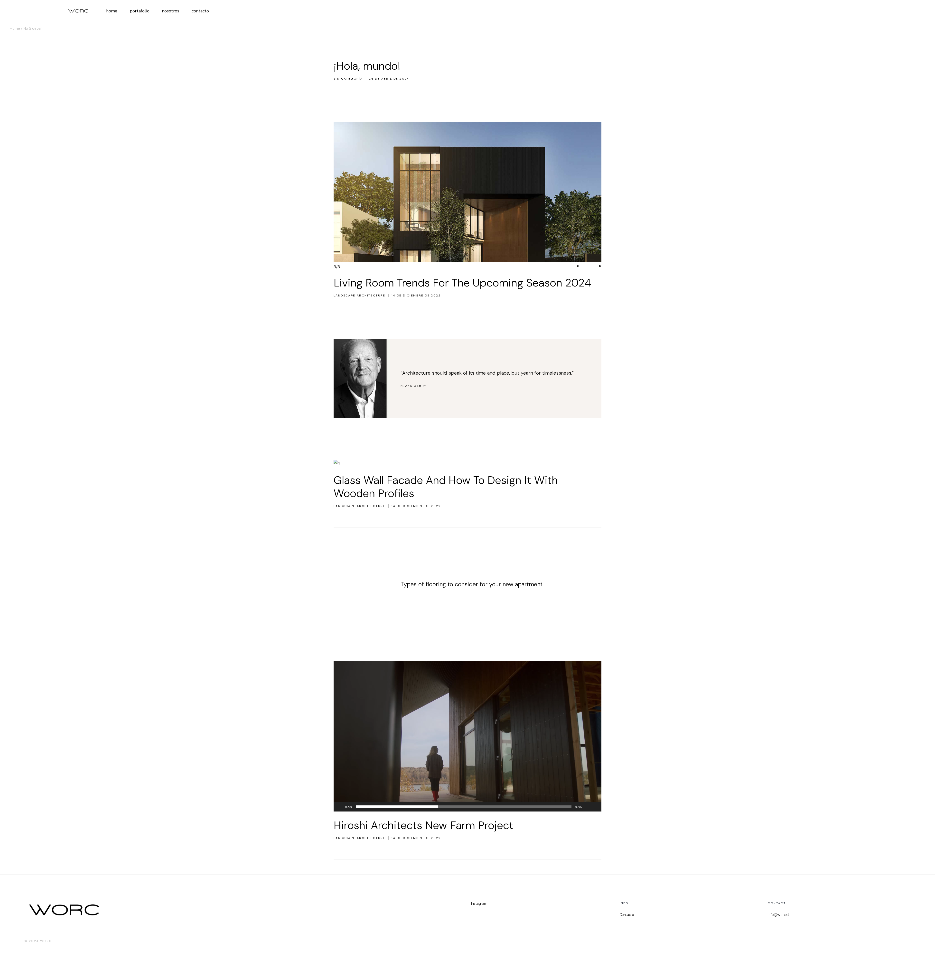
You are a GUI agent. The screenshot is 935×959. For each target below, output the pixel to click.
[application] (467, 736)
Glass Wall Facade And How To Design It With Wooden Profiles (446, 486)
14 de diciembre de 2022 (416, 295)
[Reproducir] (339, 806)
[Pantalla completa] (595, 806)
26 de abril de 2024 (389, 78)
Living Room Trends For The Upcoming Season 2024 (462, 283)
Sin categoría (348, 78)
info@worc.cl (778, 914)
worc (46, 941)
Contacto (626, 914)
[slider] (463, 806)
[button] (582, 266)
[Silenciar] (587, 806)
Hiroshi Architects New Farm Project (423, 825)
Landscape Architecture (359, 295)
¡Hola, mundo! (367, 66)
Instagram (479, 903)
